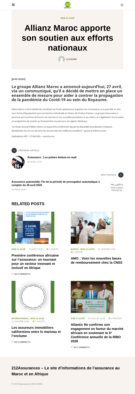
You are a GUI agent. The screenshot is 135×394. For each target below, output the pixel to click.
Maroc (75, 249)
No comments (22, 274)
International (20, 318)
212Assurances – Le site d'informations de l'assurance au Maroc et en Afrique (66, 371)
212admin (71, 59)
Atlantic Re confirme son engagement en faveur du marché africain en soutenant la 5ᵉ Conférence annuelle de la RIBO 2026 (97, 333)
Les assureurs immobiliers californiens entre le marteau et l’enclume (36, 332)
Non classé (68, 18)
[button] (13, 5)
